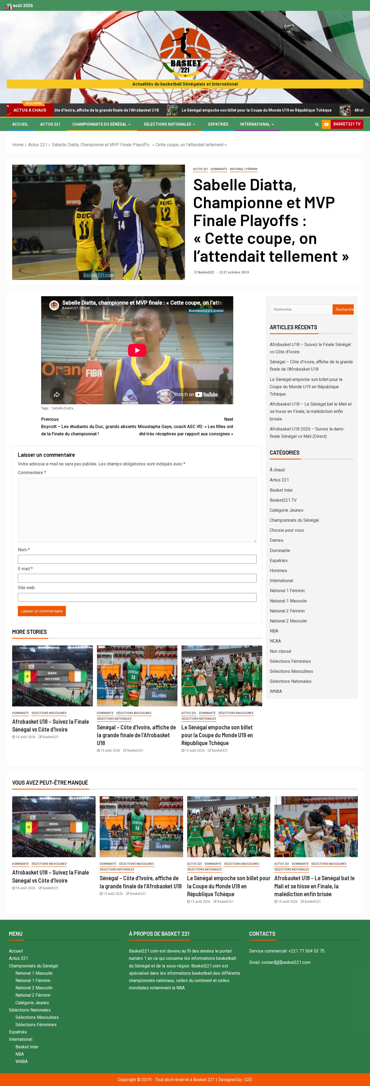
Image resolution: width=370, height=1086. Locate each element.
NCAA (275, 641)
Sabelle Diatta (62, 408)
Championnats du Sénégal (99, 124)
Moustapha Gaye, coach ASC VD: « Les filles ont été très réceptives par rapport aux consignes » (185, 426)
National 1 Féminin (243, 169)
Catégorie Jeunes (286, 510)
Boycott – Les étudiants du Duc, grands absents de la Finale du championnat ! (89, 426)
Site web (26, 587)
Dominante (219, 169)
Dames (276, 540)
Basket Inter (281, 490)
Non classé (280, 651)
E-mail (25, 568)
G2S (248, 1079)
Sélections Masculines (49, 713)
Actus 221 (50, 124)
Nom (24, 549)
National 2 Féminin (287, 611)
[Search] (317, 124)
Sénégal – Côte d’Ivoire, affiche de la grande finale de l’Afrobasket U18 (136, 734)
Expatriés (218, 124)
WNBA (276, 691)
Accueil (20, 124)
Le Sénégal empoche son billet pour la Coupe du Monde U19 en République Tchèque (213, 110)
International (255, 124)
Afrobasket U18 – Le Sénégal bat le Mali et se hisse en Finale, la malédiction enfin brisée (311, 411)
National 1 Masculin (288, 601)
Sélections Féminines (290, 661)
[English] (6, 7)
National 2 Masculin (288, 621)
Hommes (278, 570)
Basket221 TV (283, 500)
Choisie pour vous (287, 530)
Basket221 (206, 272)
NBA (274, 631)
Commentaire (32, 472)
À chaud (277, 469)
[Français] (11, 7)
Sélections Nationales (167, 124)
